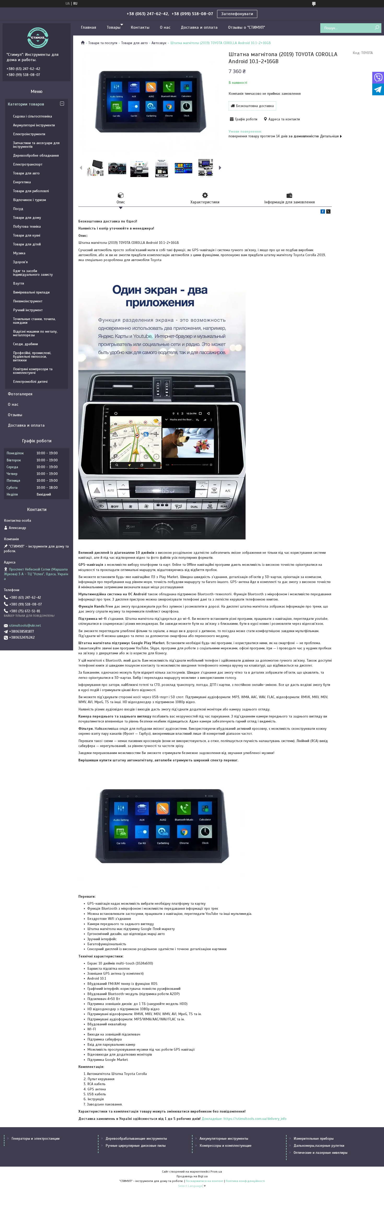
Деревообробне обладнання (36, 155)
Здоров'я (20, 262)
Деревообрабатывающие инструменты (136, 1138)
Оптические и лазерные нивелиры (320, 1152)
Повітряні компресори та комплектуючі (33, 371)
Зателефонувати (237, 13)
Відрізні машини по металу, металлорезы (35, 333)
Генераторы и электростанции (35, 1138)
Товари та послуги (102, 43)
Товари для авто (134, 43)
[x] (328, 212)
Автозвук (159, 43)
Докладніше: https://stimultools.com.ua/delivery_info (244, 1118)
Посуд (18, 209)
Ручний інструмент (28, 310)
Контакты (140, 27)
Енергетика (22, 182)
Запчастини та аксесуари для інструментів (36, 145)
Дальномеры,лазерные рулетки (319, 1145)
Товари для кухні (26, 235)
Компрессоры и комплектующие (226, 1145)
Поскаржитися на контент (204, 1181)
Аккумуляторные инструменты (224, 1138)
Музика (19, 253)
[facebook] (323, 212)
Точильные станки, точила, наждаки (34, 321)
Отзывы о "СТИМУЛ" (246, 27)
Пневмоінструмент (27, 301)
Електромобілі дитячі (30, 381)
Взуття (18, 283)
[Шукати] (376, 27)
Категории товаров (26, 104)
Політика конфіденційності (245, 1181)
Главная (88, 27)
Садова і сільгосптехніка (32, 116)
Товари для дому (27, 217)
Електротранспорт (27, 164)
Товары (113, 27)
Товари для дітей (27, 244)
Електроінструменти (29, 134)
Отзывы (15, 415)
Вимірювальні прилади (31, 292)
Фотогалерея (20, 394)
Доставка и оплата (199, 27)
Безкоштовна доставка (255, 106)
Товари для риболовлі (31, 191)
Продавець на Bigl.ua (192, 1176)
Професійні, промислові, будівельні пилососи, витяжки (32, 356)
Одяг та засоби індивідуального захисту (33, 273)
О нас (165, 27)
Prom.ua (216, 1171)
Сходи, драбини (25, 344)
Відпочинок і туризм (29, 200)
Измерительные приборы (314, 1138)
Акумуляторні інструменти (34, 125)
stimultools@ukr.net (25, 625)
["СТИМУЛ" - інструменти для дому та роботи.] (38, 37)
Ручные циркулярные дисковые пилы (136, 1145)
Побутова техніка (27, 226)
